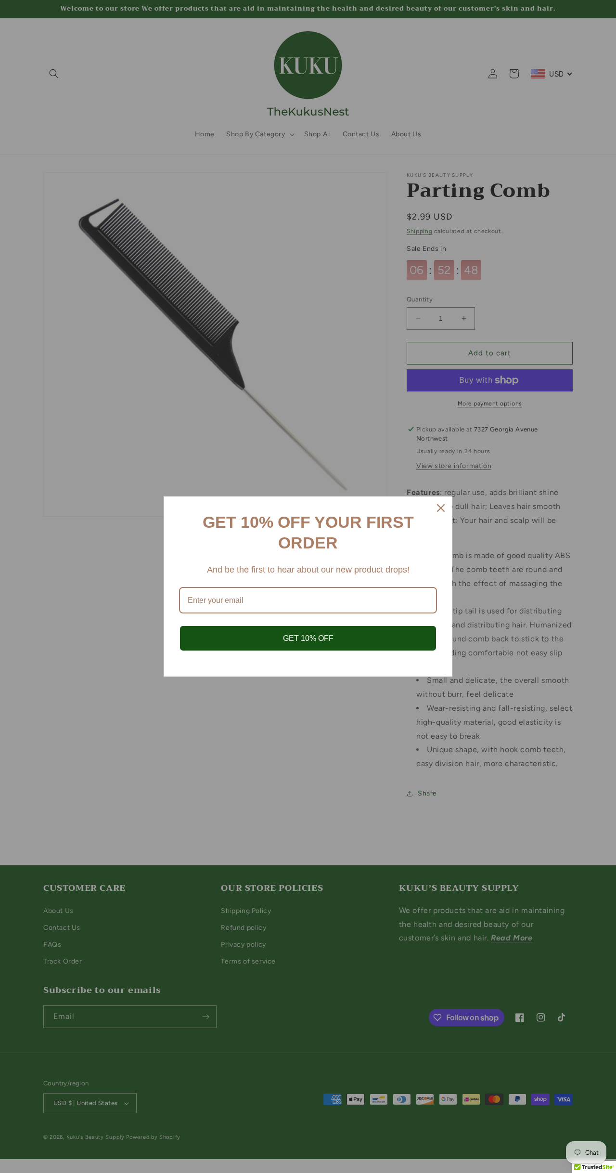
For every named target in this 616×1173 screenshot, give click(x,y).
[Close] (440, 508)
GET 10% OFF (308, 638)
